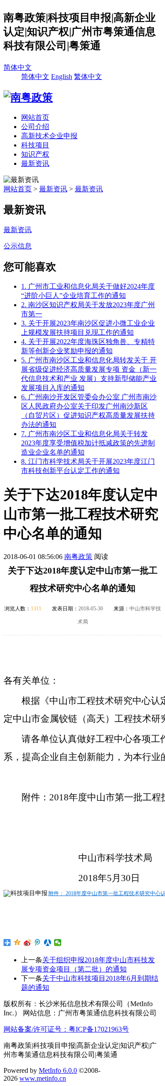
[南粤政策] (28, 97)
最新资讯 (35, 163)
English (61, 76)
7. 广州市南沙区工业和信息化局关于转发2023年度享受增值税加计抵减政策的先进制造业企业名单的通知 (88, 443)
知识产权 (35, 154)
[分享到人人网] (47, 942)
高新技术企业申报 (49, 136)
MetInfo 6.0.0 (58, 1070)
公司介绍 (35, 126)
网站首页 (35, 117)
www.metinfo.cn (42, 1078)
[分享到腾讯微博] (37, 942)
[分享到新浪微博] (27, 942)
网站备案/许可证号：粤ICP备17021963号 (66, 1029)
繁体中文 (88, 76)
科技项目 (35, 145)
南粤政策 (78, 556)
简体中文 (18, 67)
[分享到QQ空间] (17, 942)
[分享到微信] (58, 942)
